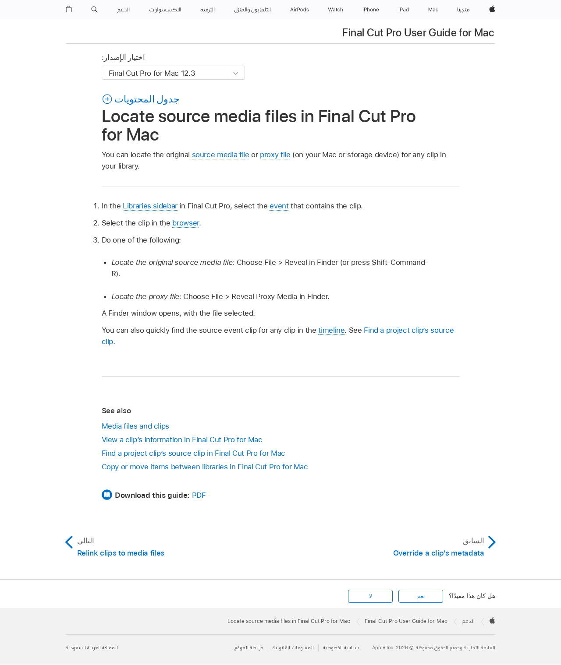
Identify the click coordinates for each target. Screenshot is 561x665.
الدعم (468, 621)
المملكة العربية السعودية (92, 647)
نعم (421, 596)
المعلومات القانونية (293, 647)
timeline (331, 330)
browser (185, 222)
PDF (199, 495)
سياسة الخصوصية (341, 647)
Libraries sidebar (150, 205)
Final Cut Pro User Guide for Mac (418, 32)
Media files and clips (136, 426)
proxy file (275, 154)
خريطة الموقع (248, 647)
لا (370, 596)
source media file (220, 154)
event (279, 205)
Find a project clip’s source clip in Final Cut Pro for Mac (193, 453)
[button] (94, 9)
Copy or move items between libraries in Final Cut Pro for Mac (205, 466)
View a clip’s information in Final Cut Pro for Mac (182, 439)
